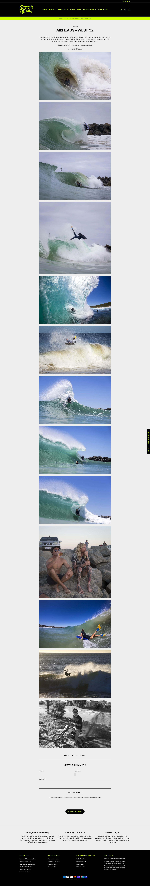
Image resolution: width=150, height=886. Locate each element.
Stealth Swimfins (80, 859)
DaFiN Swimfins (80, 866)
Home (44, 9)
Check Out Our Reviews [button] (148, 441)
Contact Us (103, 9)
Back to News (76, 811)
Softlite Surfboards (81, 861)
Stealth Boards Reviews (26, 866)
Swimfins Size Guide (25, 872)
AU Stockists (63, 9)
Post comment (74, 792)
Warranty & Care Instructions (28, 859)
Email (78, 771)
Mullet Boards (80, 864)
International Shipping (54, 861)
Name (41, 771)
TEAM (79, 9)
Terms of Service (92, 797)
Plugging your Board (25, 861)
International (89, 9)
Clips (72, 9)
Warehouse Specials (25, 869)
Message (43, 779)
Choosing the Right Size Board (28, 864)
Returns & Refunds (53, 864)
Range (51, 9)
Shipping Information (53, 859)
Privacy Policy (82, 797)
